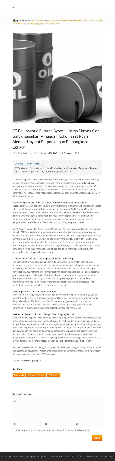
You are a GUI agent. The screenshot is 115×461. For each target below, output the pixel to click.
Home (15, 21)
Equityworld (19, 375)
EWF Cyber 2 (54, 375)
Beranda (19, 164)
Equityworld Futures (36, 375)
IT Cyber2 (53, 153)
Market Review (25, 21)
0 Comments (67, 153)
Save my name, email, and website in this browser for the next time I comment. (53, 430)
